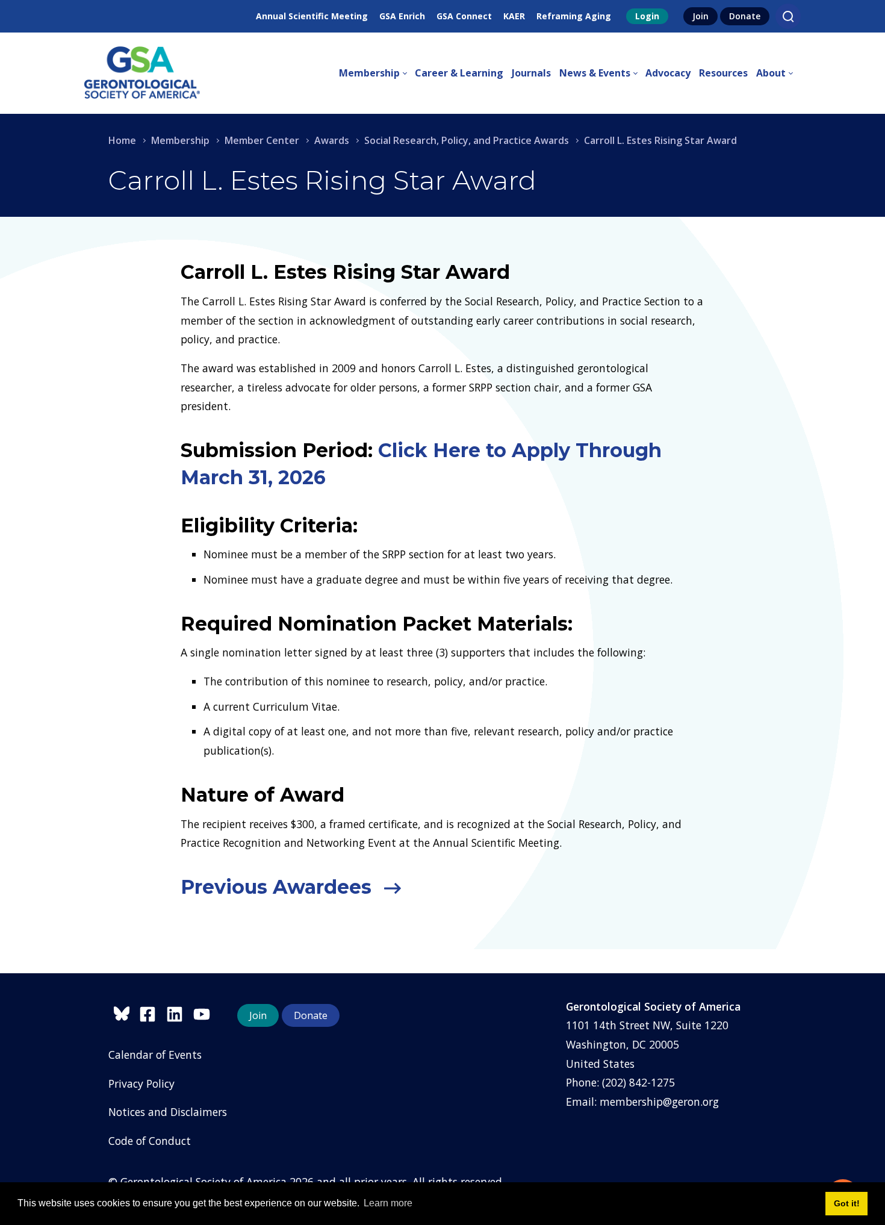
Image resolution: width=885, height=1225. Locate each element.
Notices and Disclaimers (167, 1112)
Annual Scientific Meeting (312, 16)
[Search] (788, 16)
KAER (514, 16)
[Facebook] (152, 1012)
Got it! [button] (847, 1203)
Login (647, 16)
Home (122, 140)
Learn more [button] (388, 1203)
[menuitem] (377, 73)
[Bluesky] (123, 1012)
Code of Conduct (149, 1140)
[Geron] (142, 73)
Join (700, 16)
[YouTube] (204, 1012)
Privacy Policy (141, 1083)
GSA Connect (464, 16)
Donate (744, 16)
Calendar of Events (155, 1054)
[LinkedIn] (179, 1012)
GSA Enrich (402, 16)
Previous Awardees (279, 887)
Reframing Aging (573, 16)
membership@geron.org (659, 1101)
